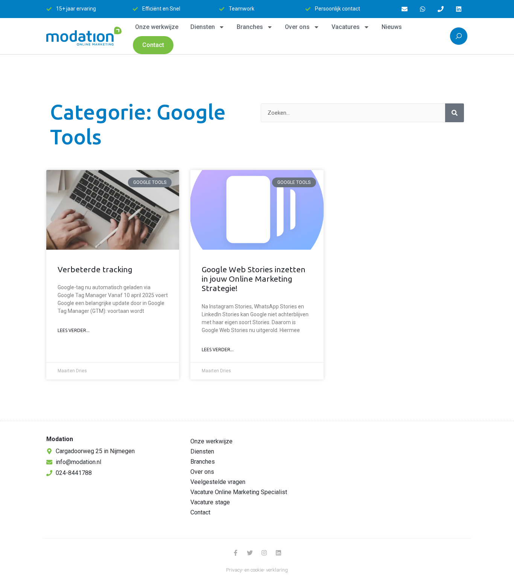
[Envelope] (404, 9)
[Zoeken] (454, 112)
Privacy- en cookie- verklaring (257, 570)
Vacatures (346, 26)
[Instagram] (264, 553)
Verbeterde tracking (95, 269)
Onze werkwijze (156, 26)
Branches (250, 26)
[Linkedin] (459, 9)
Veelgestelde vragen (217, 481)
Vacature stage (210, 502)
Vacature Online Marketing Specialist (238, 492)
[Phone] (441, 9)
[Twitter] (250, 553)
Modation (59, 439)
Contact (153, 45)
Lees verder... (74, 330)
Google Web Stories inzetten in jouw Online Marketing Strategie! (254, 279)
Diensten (202, 26)
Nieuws (392, 26)
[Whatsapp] (423, 9)
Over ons (297, 26)
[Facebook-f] (236, 553)
